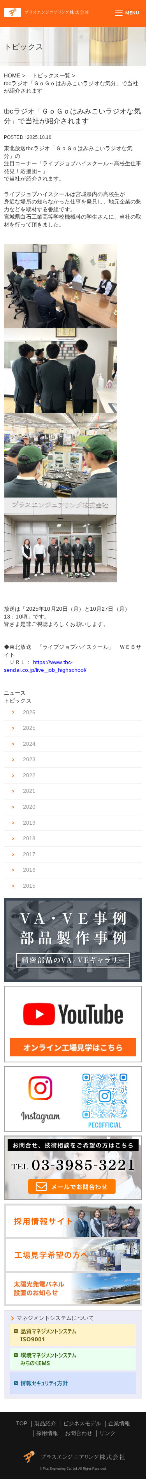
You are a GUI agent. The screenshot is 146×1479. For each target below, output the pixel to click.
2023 (29, 759)
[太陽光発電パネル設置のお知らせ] (73, 1288)
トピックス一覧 (51, 75)
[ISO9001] (73, 1335)
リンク (107, 1433)
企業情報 (119, 1423)
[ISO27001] (73, 1383)
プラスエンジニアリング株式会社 (59, 12)
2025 (29, 728)
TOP (21, 1423)
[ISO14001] (73, 1359)
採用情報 (47, 1433)
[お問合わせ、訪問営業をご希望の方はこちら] (73, 1168)
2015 (29, 886)
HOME (12, 75)
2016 (29, 870)
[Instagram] (73, 1099)
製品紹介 (45, 1423)
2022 (29, 775)
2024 (29, 744)
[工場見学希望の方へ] (73, 1255)
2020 (29, 807)
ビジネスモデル (82, 1423)
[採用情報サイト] (73, 1234)
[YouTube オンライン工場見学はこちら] (73, 1024)
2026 (29, 712)
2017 (29, 854)
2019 (29, 823)
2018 (29, 838)
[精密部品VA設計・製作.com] (73, 940)
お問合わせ (78, 1433)
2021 (29, 791)
